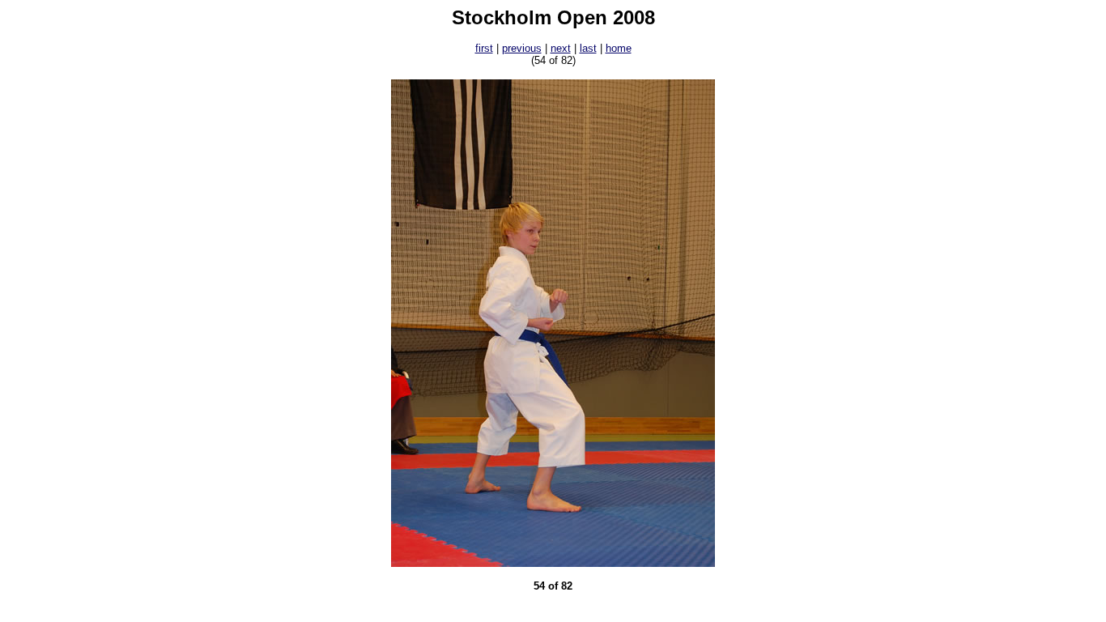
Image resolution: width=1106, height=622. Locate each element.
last (588, 48)
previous (522, 48)
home (619, 48)
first (484, 48)
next (561, 48)
